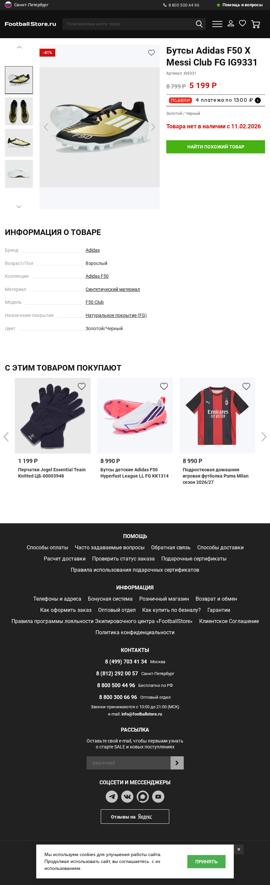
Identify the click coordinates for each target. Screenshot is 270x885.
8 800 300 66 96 (118, 697)
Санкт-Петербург (31, 4)
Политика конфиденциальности (135, 632)
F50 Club (95, 302)
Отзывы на (123, 817)
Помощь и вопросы (243, 4)
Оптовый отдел (117, 610)
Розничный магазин (164, 599)
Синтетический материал (113, 289)
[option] (19, 80)
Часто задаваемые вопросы (110, 547)
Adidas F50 (97, 276)
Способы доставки (220, 547)
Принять (206, 861)
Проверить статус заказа (123, 559)
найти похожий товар (215, 146)
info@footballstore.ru (142, 714)
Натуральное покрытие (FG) (116, 315)
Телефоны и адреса (57, 599)
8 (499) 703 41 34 (126, 662)
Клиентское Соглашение (229, 621)
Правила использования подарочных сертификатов (135, 570)
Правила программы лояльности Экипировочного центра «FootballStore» (102, 621)
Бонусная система (110, 599)
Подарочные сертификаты (194, 559)
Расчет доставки (65, 559)
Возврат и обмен (216, 599)
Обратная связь (171, 547)
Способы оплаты (47, 547)
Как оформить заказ (66, 610)
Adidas (93, 250)
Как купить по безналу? (171, 610)
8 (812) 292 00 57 (117, 673)
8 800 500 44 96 (184, 5)
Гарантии (218, 610)
